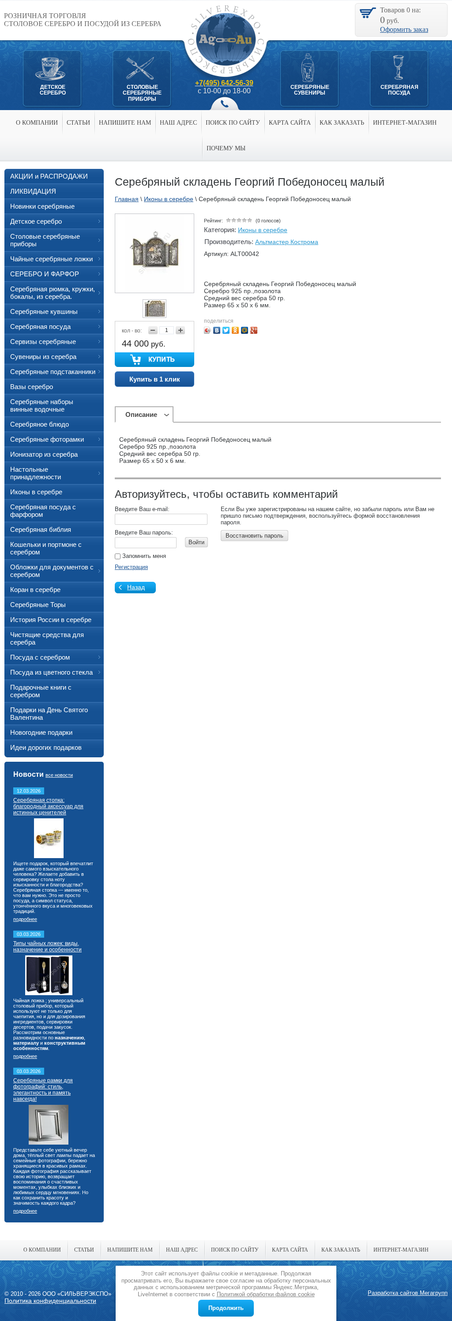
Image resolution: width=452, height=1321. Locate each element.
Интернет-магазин (405, 122)
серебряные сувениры (309, 90)
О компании (37, 122)
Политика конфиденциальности (50, 1300)
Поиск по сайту (233, 122)
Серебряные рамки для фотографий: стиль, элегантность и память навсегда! (43, 1089)
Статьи (78, 122)
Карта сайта (290, 122)
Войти (196, 542)
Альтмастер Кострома (286, 241)
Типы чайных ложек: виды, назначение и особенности (47, 946)
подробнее (25, 919)
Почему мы (226, 148)
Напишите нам (125, 122)
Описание (141, 414)
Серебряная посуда (399, 90)
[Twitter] (226, 330)
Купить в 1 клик (154, 379)
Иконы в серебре (262, 229)
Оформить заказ (404, 29)
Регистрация (131, 567)
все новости (59, 775)
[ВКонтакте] (217, 330)
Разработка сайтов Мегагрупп (408, 1293)
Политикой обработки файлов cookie (266, 1294)
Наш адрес (178, 122)
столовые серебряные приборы (142, 93)
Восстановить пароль (254, 535)
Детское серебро (53, 90)
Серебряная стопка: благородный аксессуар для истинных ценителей (48, 806)
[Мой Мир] (244, 330)
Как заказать (342, 122)
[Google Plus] (254, 330)
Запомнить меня (143, 556)
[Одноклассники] (235, 330)
